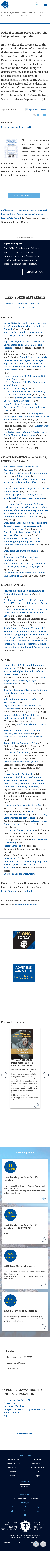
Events (12, 1475)
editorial (32, 811)
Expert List (12, 1471)
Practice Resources (37, 1467)
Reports (9, 303)
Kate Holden (28, 891)
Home (3, 12)
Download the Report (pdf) (17, 127)
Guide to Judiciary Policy (16, 814)
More (24, 12)
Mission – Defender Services (31, 724)
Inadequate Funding (14, 1406)
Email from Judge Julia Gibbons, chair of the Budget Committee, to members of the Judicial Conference (26, 526)
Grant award (10, 702)
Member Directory (13, 1463)
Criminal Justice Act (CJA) (17, 1400)
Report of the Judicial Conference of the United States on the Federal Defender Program (24, 344)
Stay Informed (14, 12)
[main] (25, 725)
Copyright (7, 1542)
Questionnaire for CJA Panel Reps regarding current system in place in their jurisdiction (26, 864)
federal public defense (26, 904)
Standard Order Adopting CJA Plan (21, 743)
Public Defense (11, 1412)
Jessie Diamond (9, 891)
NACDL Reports (35, 12)
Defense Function (13, 858)
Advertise (37, 1459)
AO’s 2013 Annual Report (16, 388)
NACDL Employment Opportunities (25, 1498)
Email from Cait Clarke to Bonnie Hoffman (25, 473)
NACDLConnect (13, 1459)
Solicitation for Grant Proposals (20, 699)
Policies (31, 1542)
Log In (37, 1475)
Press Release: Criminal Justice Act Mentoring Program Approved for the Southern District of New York (23, 541)
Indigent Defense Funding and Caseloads (24, 1409)
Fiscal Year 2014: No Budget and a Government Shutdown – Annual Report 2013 (24, 407)
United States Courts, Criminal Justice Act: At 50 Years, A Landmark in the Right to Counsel (25, 326)
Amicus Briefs (13, 1467)
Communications (25, 303)
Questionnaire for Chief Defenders (21, 874)
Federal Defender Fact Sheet (18, 774)
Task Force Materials (24, 195)
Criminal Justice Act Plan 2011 (19, 830)
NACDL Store (37, 1463)
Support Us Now (34, 271)
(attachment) (24, 476)
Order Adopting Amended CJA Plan (21, 761)
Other (31, 307)
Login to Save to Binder (37, 109)
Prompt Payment (12, 846)
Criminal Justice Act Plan (16, 752)
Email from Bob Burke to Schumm (21, 551)
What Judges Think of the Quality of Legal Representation (25, 680)
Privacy (19, 1542)
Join (37, 1471)
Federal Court (10, 1403)
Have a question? (25, 1433)
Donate (25, 1486)
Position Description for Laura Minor (23, 736)
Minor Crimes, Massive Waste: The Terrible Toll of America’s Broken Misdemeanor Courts (26, 612)
